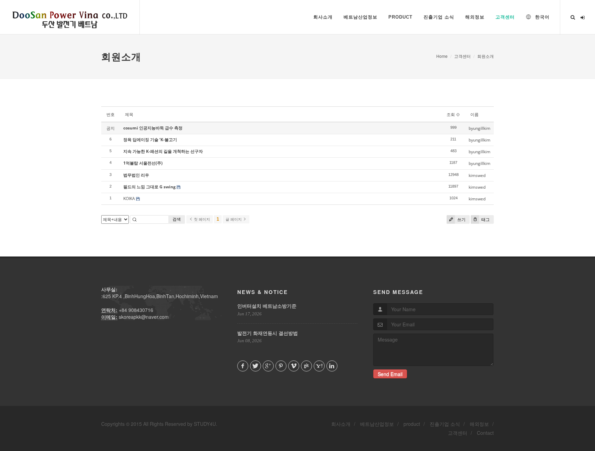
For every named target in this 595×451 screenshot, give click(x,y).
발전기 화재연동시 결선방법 (267, 332)
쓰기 (461, 219)
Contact (485, 432)
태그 (485, 219)
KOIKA (129, 198)
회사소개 (341, 423)
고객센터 (462, 56)
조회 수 (453, 114)
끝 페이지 (234, 219)
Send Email (390, 373)
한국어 (541, 17)
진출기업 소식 (445, 423)
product (412, 423)
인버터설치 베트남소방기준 (266, 305)
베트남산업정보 (377, 423)
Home (442, 56)
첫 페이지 (201, 219)
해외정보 (479, 423)
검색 (177, 219)
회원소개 (485, 56)
